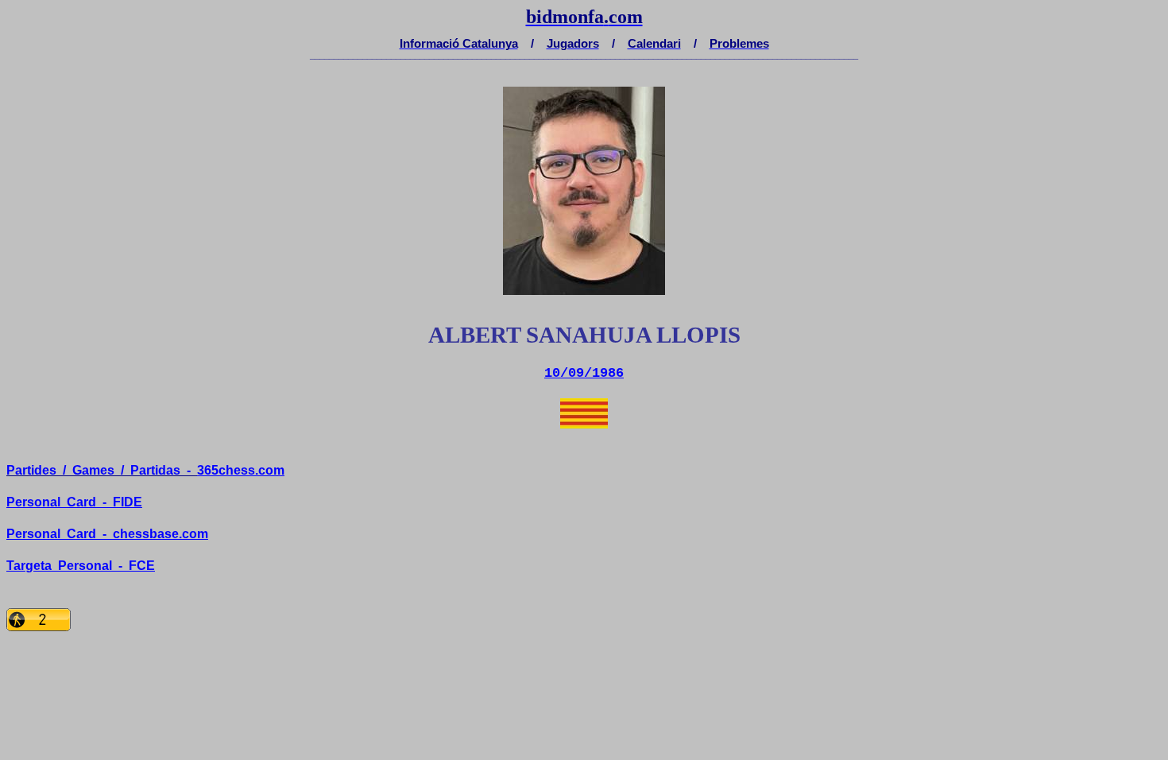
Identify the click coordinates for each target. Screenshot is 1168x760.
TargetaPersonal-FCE (80, 565)
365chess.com (240, 470)
